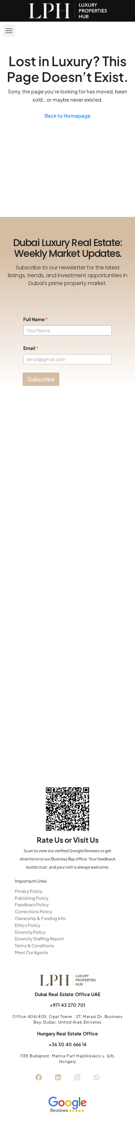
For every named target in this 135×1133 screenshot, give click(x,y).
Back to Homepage (67, 115)
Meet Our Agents (31, 952)
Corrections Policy (33, 911)
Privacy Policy (28, 891)
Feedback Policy (32, 904)
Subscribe (41, 379)
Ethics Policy (27, 925)
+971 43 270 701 (67, 1005)
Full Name (35, 319)
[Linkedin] (58, 1077)
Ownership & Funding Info (40, 918)
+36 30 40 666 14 (67, 1044)
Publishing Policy (31, 898)
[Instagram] (77, 1077)
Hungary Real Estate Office (67, 1033)
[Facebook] (38, 1077)
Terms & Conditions (34, 945)
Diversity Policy (30, 932)
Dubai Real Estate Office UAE (67, 994)
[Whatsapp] (96, 1077)
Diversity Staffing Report (39, 938)
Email (30, 348)
